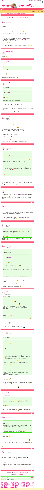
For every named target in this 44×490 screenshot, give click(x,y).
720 (30, 486)
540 (13, 485)
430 (16, 484)
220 (24, 482)
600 (30, 485)
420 (13, 484)
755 (7, 487)
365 (31, 483)
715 (29, 486)
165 (9, 482)
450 (22, 484)
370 (33, 483)
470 (27, 484)
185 (15, 482)
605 (31, 485)
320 (19, 483)
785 (15, 487)
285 (9, 483)
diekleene (7, 205)
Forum (5, 13)
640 (8, 486)
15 (8, 481)
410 (11, 484)
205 (20, 482)
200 (19, 482)
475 (29, 484)
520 (8, 485)
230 (27, 482)
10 (7, 481)
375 (1, 484)
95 (23, 481)
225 (26, 482)
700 (24, 486)
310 (16, 483)
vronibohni (7, 146)
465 (26, 484)
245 (31, 482)
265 (4, 483)
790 (20, 17)
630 (5, 486)
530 (11, 485)
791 (23, 17)
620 (2, 486)
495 (1, 485)
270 (5, 483)
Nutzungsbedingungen (16, 489)
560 (19, 485)
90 (22, 481)
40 (13, 481)
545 (15, 485)
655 (12, 486)
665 (15, 486)
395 (7, 484)
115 (29, 481)
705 (26, 486)
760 (8, 487)
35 (12, 481)
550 (16, 485)
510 (5, 485)
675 (18, 486)
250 (33, 482)
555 (18, 485)
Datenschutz (23, 489)
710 (27, 486)
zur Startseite (2, 0)
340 (24, 483)
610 (33, 485)
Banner (27, 489)
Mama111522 (8, 116)
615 (1, 486)
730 (33, 486)
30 (11, 481)
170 (11, 482)
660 (13, 486)
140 (2, 482)
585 (26, 485)
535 (12, 485)
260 (2, 483)
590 (27, 485)
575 (23, 485)
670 (16, 486)
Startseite (2, 13)
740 (2, 487)
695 (23, 486)
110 (27, 481)
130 (33, 481)
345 (26, 483)
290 (11, 483)
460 (24, 484)
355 (29, 483)
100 (25, 481)
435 (18, 484)
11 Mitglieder (36, 0)
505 (4, 485)
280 (8, 483)
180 (13, 482)
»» (27, 17)
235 (29, 482)
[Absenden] (3, 9)
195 (18, 482)
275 (7, 483)
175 (12, 482)
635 (7, 486)
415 (12, 484)
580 (24, 485)
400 (8, 484)
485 (31, 484)
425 (15, 484)
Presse (31, 489)
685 (20, 486)
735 (1, 487)
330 (22, 483)
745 (4, 487)
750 (5, 487)
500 (2, 485)
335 (23, 483)
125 (31, 481)
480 (30, 484)
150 (5, 482)
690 (22, 486)
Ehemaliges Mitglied (9, 51)
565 (20, 485)
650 (11, 486)
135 (1, 482)
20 (9, 481)
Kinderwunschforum (10, 13)
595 (29, 485)
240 (30, 482)
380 (2, 484)
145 (4, 482)
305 (15, 483)
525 (9, 485)
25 (10, 481)
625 (4, 486)
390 (5, 484)
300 (13, 483)
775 (12, 487)
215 (23, 482)
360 (30, 483)
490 (33, 484)
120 (30, 481)
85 (21, 481)
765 (9, 487)
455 (23, 484)
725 (31, 486)
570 (22, 485)
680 (19, 486)
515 (7, 485)
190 (16, 482)
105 (26, 481)
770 (11, 487)
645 (9, 486)
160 (8, 482)
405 (9, 484)
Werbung (34, 489)
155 (7, 482)
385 (4, 484)
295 (12, 483)
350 (27, 483)
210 (22, 482)
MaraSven (7, 61)
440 (19, 484)
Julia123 (7, 451)
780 (13, 487)
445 (20, 484)
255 (1, 483)
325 (20, 483)
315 (18, 483)
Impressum (9, 489)
